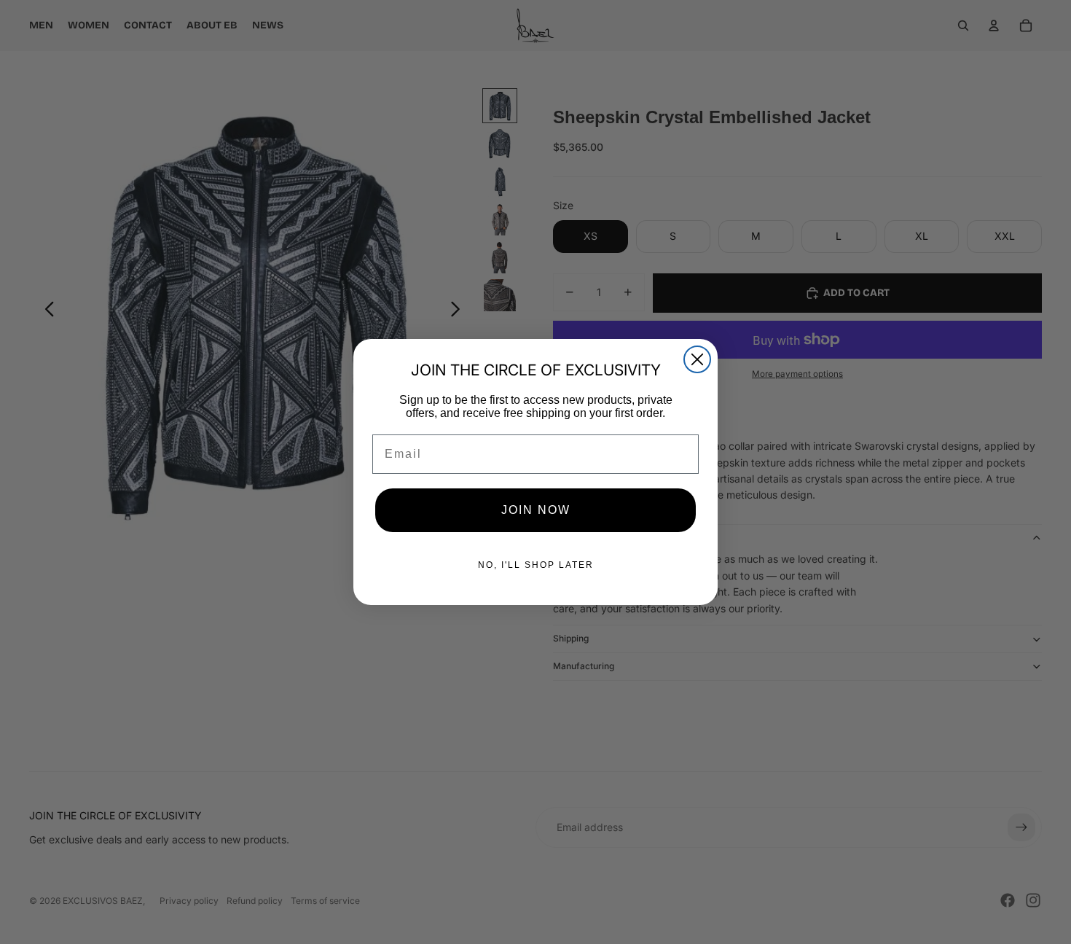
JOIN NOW (535, 510)
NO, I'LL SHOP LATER (536, 565)
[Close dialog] (697, 359)
